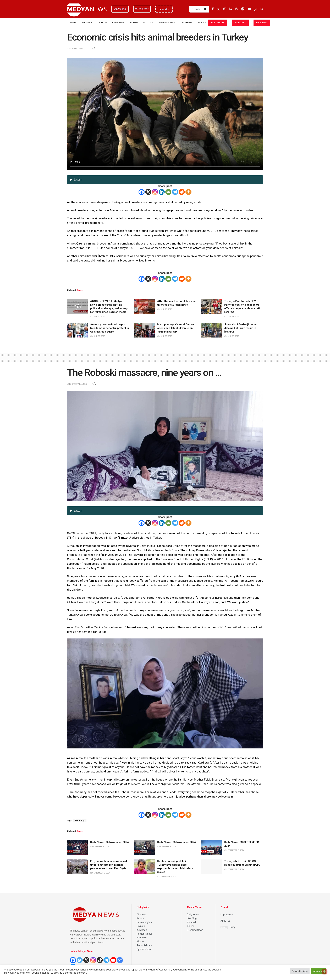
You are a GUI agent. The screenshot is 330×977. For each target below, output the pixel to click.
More (201, 22)
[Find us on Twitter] (218, 9)
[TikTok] (100, 960)
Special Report (144, 949)
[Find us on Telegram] (242, 9)
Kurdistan (118, 22)
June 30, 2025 (98, 316)
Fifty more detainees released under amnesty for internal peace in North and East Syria (108, 865)
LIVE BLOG (262, 22)
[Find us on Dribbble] (236, 9)
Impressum (227, 914)
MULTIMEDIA (218, 22)
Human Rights (167, 22)
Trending (80, 820)
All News (86, 22)
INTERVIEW (186, 22)
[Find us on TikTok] (255, 9)
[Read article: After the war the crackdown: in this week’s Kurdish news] (144, 306)
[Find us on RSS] (230, 9)
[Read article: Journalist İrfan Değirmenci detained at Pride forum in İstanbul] (211, 330)
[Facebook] (142, 192)
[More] (188, 192)
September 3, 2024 (235, 850)
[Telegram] (175, 192)
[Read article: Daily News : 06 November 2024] (77, 847)
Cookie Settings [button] (299, 971)
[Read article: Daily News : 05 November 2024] (144, 847)
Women (134, 22)
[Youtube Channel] (113, 960)
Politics (148, 22)
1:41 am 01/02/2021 (77, 48)
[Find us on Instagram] (224, 9)
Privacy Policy (228, 927)
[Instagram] (155, 192)
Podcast (191, 922)
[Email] (168, 192)
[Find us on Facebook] (212, 9)
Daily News (193, 914)
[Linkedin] (162, 192)
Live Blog (192, 918)
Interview (142, 937)
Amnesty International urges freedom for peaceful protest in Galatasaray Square (109, 328)
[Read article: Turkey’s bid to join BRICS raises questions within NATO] (211, 866)
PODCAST (240, 22)
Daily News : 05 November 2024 (176, 842)
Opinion (102, 22)
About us (225, 920)
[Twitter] (80, 960)
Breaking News (195, 930)
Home (73, 22)
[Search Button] (205, 9)
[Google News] (120, 960)
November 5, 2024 (167, 847)
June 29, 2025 (165, 309)
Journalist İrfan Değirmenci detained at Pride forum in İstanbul (240, 328)
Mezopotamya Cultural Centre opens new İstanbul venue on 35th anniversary (175, 328)
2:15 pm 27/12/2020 (77, 384)
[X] (148, 192)
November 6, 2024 (100, 847)
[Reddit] (182, 192)
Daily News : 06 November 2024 (109, 842)
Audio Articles (144, 945)
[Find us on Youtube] (249, 9)
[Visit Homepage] (87, 9)
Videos (190, 926)
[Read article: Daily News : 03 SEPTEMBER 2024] (211, 847)
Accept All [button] (318, 971)
